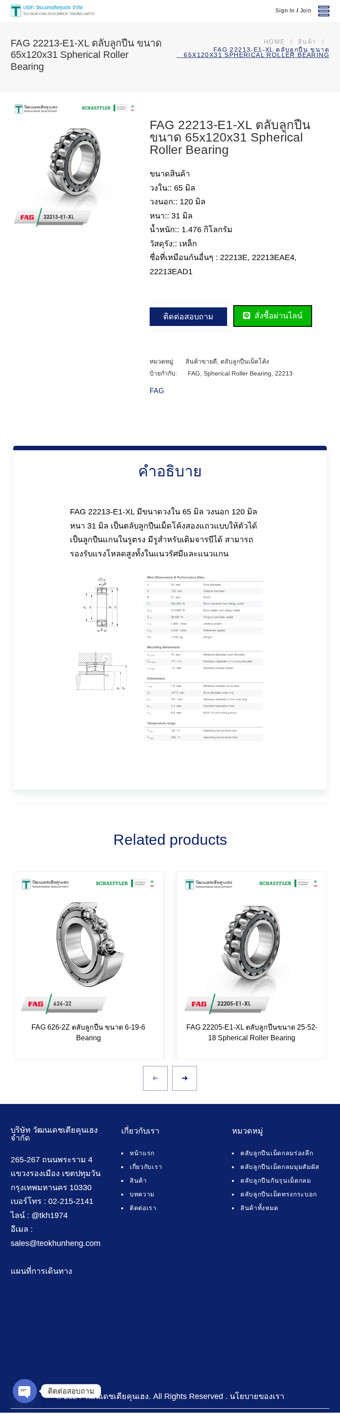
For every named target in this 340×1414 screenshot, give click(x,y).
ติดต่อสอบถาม (188, 316)
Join (306, 11)
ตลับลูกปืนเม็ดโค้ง (244, 361)
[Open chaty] (25, 1391)
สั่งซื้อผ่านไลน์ (277, 315)
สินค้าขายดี (201, 361)
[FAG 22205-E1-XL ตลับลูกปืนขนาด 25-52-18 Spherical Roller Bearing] (252, 946)
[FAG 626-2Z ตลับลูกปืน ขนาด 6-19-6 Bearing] (88, 946)
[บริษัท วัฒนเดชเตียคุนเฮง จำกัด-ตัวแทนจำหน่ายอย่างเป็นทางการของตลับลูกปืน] (53, 11)
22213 (284, 373)
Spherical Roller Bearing (237, 373)
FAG (194, 373)
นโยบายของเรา (257, 1396)
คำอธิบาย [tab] (170, 471)
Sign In (285, 11)
